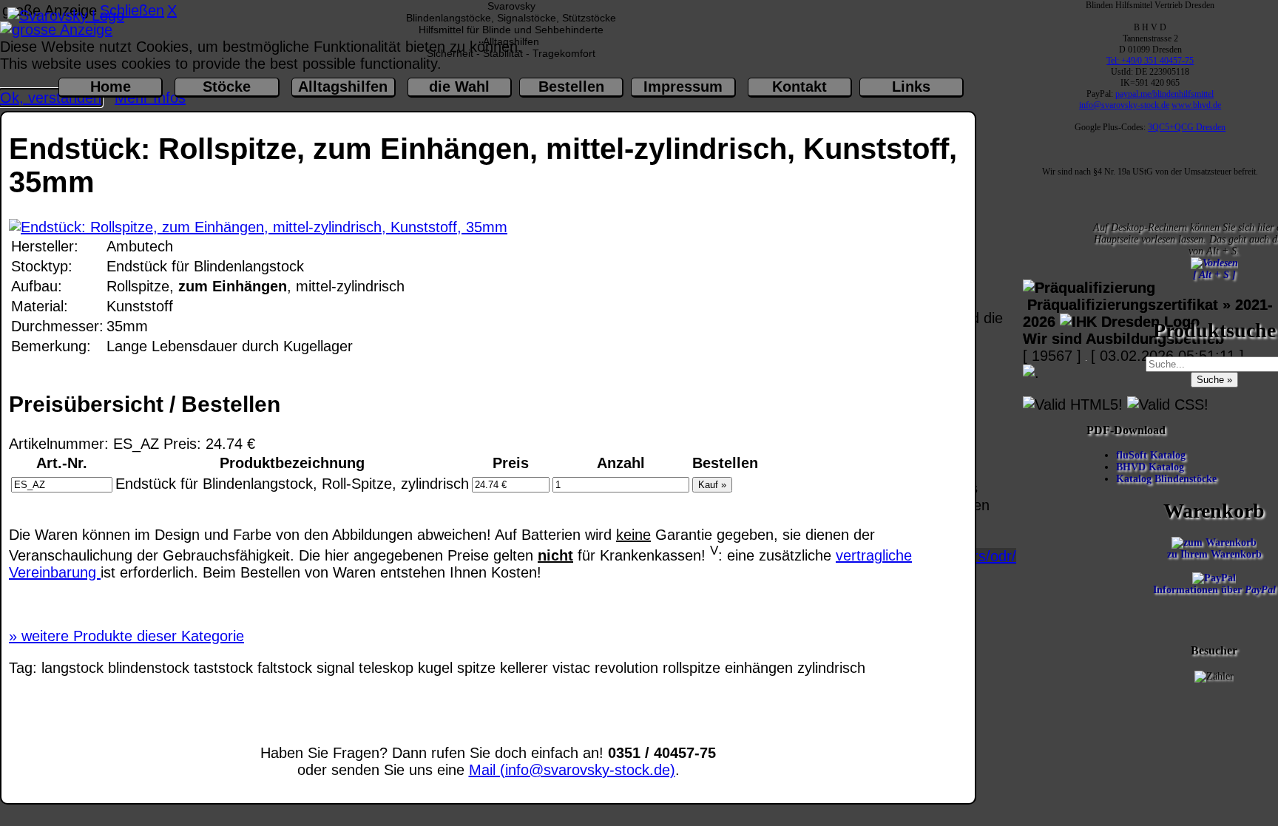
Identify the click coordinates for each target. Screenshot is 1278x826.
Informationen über (1214, 589)
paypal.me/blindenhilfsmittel (1164, 94)
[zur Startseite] (65, 15)
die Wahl (459, 86)
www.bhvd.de (1196, 105)
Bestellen (571, 86)
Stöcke (227, 86)
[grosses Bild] (258, 227)
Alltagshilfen (343, 86)
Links (911, 86)
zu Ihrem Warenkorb (1214, 554)
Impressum (683, 86)
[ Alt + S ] (1214, 274)
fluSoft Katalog (1152, 455)
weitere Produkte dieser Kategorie (126, 636)
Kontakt (799, 86)
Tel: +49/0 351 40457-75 (1150, 60)
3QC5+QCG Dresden (1186, 127)
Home (110, 86)
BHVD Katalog (1151, 467)
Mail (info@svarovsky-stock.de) (572, 770)
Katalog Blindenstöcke (1168, 478)
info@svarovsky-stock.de (1124, 105)
